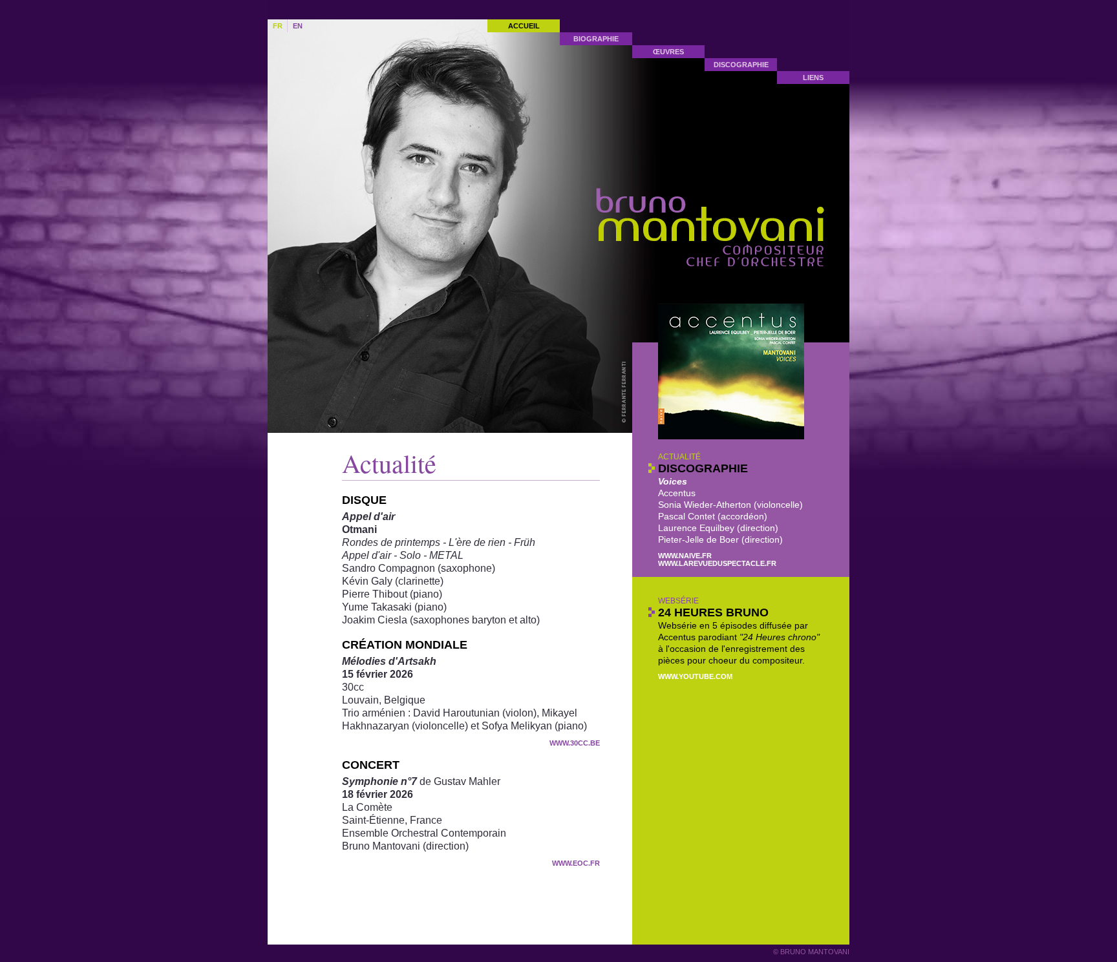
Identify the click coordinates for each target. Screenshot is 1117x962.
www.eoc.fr (576, 863)
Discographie (741, 64)
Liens (813, 77)
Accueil (524, 26)
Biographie (596, 39)
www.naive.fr (685, 555)
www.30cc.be (574, 743)
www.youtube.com (695, 676)
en (298, 26)
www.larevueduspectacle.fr (717, 563)
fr (277, 26)
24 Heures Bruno (713, 612)
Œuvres (668, 52)
